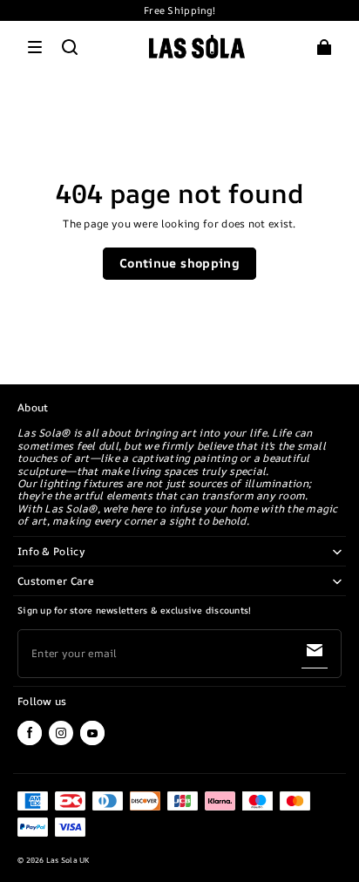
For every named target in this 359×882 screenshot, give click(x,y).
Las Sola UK (68, 860)
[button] (34, 47)
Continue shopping (179, 262)
